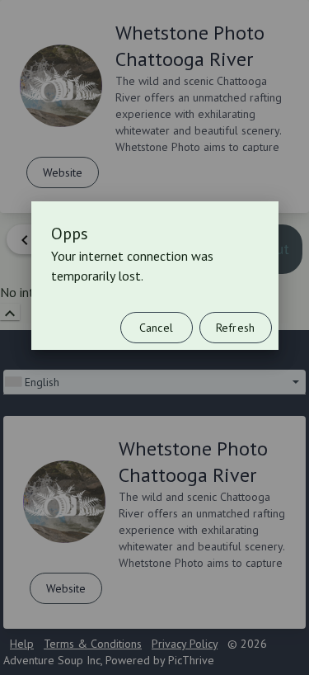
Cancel (156, 327)
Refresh (235, 327)
